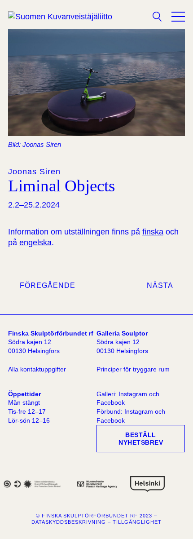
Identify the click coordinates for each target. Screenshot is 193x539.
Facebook (110, 402)
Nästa (160, 285)
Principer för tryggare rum (133, 369)
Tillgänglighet (137, 522)
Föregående (47, 285)
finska (152, 231)
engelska (35, 242)
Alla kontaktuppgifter (37, 369)
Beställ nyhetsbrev (140, 438)
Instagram (132, 394)
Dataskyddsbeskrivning (68, 522)
